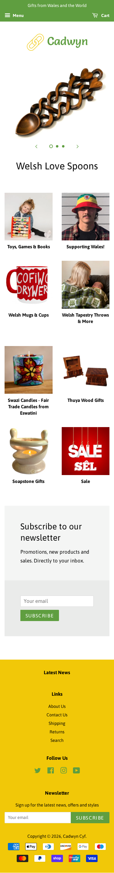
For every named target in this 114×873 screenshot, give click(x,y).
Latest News (57, 672)
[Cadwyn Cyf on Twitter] (37, 771)
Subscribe (40, 615)
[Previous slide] (36, 146)
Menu (18, 15)
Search (57, 740)
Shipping (57, 723)
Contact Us (57, 714)
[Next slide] (78, 146)
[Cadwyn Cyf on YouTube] (76, 771)
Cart (104, 15)
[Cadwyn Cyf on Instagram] (63, 771)
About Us (57, 706)
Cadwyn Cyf (74, 836)
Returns (57, 731)
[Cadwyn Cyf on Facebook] (50, 771)
